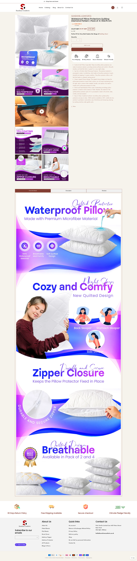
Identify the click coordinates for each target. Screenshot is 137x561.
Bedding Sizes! (103, 34)
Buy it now (87, 49)
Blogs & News (46, 546)
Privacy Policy (73, 531)
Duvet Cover (45, 534)
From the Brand (33, 190)
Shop (70, 537)
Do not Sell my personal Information (80, 540)
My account (72, 525)
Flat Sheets (45, 531)
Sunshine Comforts (81, 15)
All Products (45, 543)
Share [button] (74, 106)
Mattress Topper (47, 537)
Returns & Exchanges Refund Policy (79, 528)
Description (68, 190)
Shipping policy (89, 557)
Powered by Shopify (60, 557)
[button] (48, 7)
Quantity (74, 37)
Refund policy (74, 557)
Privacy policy (67, 557)
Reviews (104, 190)
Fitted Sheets (46, 528)
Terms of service (81, 557)
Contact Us (72, 543)
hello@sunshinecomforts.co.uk (105, 533)
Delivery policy (73, 534)
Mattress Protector (47, 540)
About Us (44, 525)
